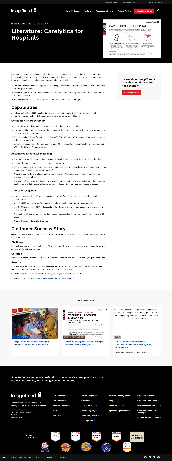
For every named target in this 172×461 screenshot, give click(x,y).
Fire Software (59, 401)
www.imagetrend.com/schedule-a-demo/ (54, 278)
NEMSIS (56, 416)
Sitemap (63, 457)
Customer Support (111, 2)
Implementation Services (148, 406)
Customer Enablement (147, 401)
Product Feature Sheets (37, 23)
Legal (30, 457)
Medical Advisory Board (119, 396)
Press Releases (115, 406)
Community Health (89, 416)
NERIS (55, 411)
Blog (111, 401)
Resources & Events (18, 23)
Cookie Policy (52, 457)
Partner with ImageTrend (148, 418)
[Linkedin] (154, 457)
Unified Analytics (88, 396)
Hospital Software (61, 406)
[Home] (23, 10)
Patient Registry (88, 411)
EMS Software (59, 396)
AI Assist (85, 401)
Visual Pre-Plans (88, 406)
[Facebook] (145, 457)
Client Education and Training (146, 412)
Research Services (128, 2)
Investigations (87, 421)
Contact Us (158, 2)
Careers (150, 2)
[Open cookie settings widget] (3, 457)
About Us (140, 2)
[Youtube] (158, 457)
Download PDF (130, 93)
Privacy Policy (40, 457)
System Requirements (119, 411)
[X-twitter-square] (150, 457)
